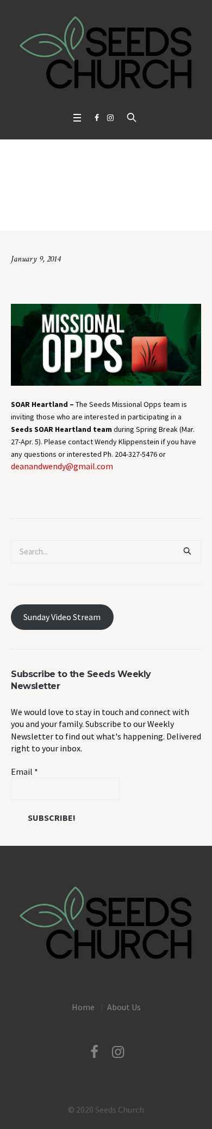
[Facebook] (96, 117)
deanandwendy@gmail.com (62, 466)
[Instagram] (110, 117)
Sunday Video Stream (62, 616)
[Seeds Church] (106, 53)
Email (24, 771)
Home (31, 213)
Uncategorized (70, 213)
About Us (124, 1007)
